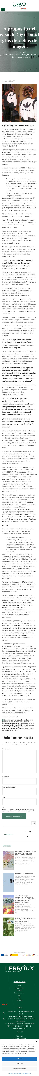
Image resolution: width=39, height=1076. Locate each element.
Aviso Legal (21, 1073)
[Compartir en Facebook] (25, 832)
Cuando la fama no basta (24, 873)
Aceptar (19, 1058)
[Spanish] (21, 9)
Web (3, 797)
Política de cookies (13, 1073)
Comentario (6, 749)
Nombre (5, 776)
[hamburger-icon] (3, 9)
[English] (23, 9)
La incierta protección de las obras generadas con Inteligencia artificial (25, 919)
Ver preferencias (19, 1069)
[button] (36, 1041)
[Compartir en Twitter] (30, 832)
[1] (8, 684)
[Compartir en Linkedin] (28, 837)
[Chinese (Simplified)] (25, 9)
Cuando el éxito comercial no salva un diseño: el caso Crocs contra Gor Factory (25, 853)
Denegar (19, 1064)
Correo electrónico (9, 787)
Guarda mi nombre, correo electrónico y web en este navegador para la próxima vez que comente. (18, 810)
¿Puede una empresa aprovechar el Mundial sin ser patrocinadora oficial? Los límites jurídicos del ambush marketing (25, 899)
